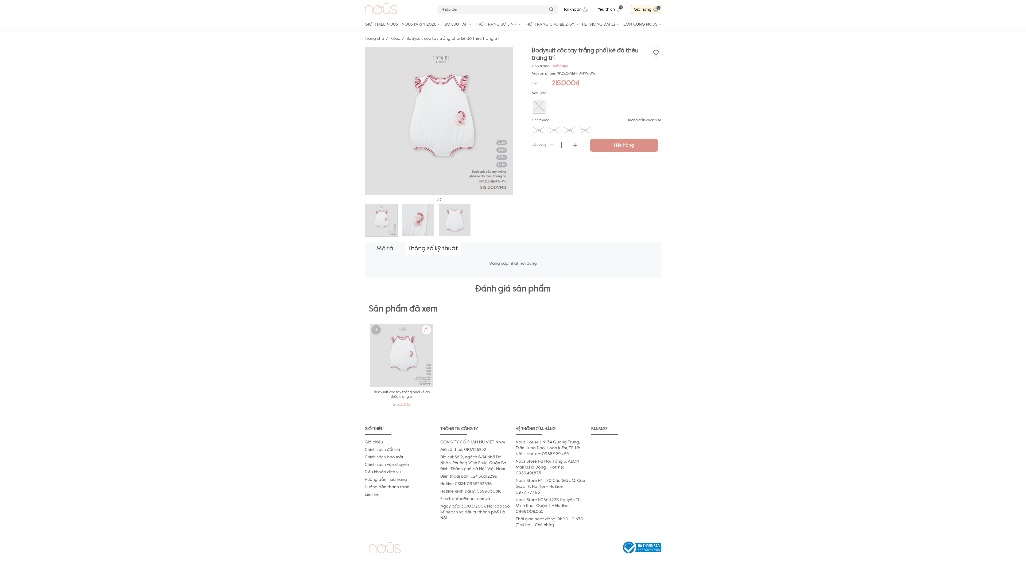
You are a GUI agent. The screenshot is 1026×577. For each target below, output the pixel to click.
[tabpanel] (402, 367)
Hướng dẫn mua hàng (386, 480)
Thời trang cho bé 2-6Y (549, 24)
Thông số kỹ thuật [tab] (432, 248)
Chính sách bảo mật (384, 457)
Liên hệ (372, 495)
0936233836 (479, 484)
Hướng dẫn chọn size (644, 120)
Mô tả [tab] (384, 248)
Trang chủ (374, 39)
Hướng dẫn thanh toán (387, 487)
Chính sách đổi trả (382, 450)
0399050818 (489, 491)
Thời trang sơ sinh (495, 24)
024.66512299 (484, 476)
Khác (395, 39)
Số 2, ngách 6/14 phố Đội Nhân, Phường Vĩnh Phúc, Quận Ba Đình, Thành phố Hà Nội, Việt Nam (473, 463)
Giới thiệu (374, 442)
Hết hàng (624, 145)
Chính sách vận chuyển (387, 465)
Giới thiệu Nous (381, 24)
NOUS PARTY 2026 (419, 24)
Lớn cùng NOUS (640, 24)
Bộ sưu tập (455, 24)
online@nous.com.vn (471, 499)
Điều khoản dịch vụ (383, 472)
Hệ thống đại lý (599, 24)
